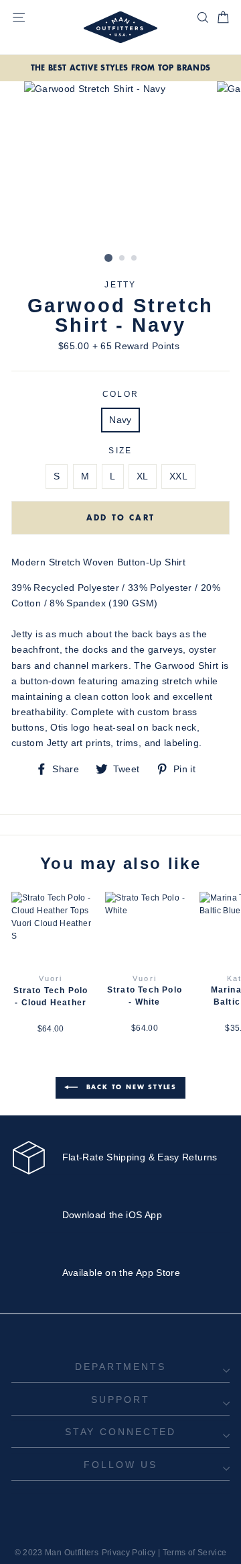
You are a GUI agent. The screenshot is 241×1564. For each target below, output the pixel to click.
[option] (120, 68)
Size (120, 451)
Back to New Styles (130, 1087)
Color (120, 394)
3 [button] (134, 258)
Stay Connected (120, 1431)
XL (143, 476)
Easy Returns (187, 1157)
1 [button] (108, 258)
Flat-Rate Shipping (104, 1157)
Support (120, 1399)
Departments (120, 1366)
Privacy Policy (129, 1552)
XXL (178, 476)
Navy (120, 419)
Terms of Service (195, 1552)
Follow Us (120, 1464)
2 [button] (122, 258)
